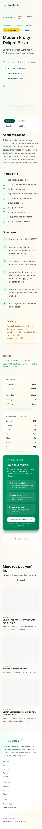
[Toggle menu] (37, 5)
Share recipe (23, 539)
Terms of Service (9, 808)
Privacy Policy (8, 804)
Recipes (13, 17)
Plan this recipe (10, 30)
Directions (9, 126)
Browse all (21, 580)
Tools (5, 794)
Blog (4, 790)
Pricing (5, 777)
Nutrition (21, 126)
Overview (9, 121)
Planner (6, 773)
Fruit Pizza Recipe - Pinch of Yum (16, 360)
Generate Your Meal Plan (21, 519)
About (5, 766)
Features (6, 769)
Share (27, 30)
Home (5, 17)
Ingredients (22, 121)
